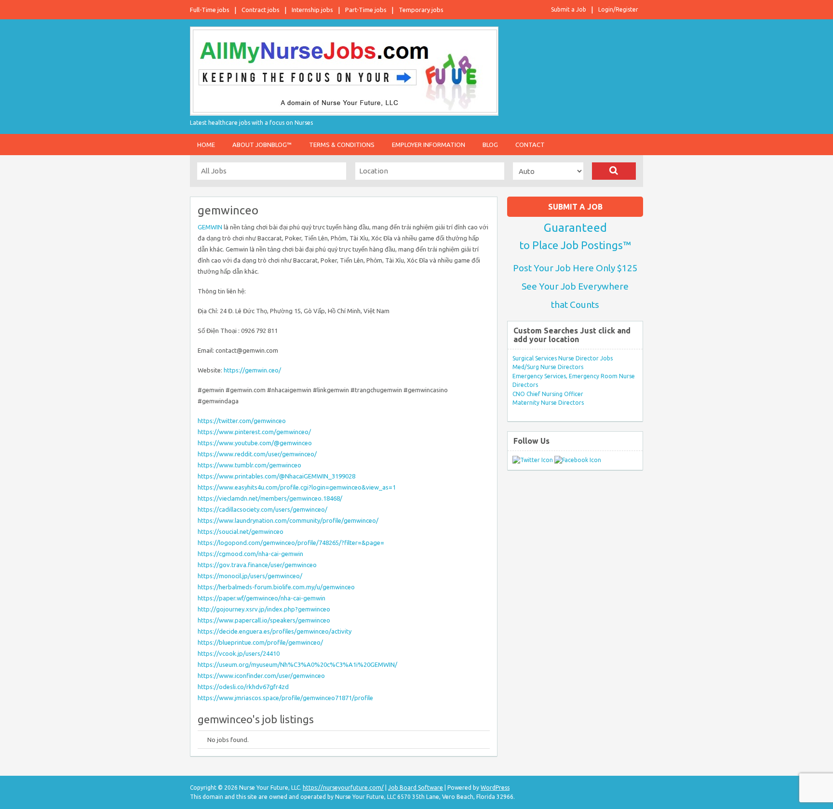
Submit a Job (568, 9)
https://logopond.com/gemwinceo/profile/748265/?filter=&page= (291, 542)
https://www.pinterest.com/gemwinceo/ (254, 431)
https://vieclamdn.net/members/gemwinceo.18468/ (270, 498)
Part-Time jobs (366, 9)
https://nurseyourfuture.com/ (343, 787)
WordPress (495, 787)
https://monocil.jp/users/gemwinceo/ (250, 575)
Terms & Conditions (342, 144)
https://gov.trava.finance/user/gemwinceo (257, 564)
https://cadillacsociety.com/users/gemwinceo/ (262, 509)
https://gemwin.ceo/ (252, 370)
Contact (530, 144)
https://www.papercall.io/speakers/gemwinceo (264, 620)
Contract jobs (261, 9)
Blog (490, 144)
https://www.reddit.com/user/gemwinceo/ (257, 454)
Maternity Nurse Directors (548, 402)
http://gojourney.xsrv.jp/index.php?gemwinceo (264, 609)
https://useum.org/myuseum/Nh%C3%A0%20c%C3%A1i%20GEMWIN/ (297, 664)
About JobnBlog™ (262, 144)
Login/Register (618, 9)
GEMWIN (210, 227)
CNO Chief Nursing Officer (547, 394)
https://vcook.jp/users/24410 (239, 653)
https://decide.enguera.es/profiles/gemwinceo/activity (274, 631)
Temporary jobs (421, 9)
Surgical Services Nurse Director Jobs (562, 358)
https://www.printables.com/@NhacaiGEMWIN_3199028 (276, 476)
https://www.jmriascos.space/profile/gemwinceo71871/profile (285, 697)
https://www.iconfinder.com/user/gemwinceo (261, 675)
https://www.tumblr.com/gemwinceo (249, 465)
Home (206, 144)
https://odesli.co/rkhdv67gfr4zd (243, 686)
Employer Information (428, 144)
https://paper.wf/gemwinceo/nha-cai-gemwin (261, 598)
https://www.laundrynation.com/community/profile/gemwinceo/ (288, 520)
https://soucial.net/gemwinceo (240, 531)
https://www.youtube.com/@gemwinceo (255, 442)
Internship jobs (312, 9)
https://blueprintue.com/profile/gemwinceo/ (260, 642)
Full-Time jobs (209, 9)
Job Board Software (415, 787)
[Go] (614, 171)
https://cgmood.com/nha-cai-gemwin (250, 553)
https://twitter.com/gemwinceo (242, 420)
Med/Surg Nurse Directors (547, 367)
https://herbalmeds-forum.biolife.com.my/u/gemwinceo (276, 587)
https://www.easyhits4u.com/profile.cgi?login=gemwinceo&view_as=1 (297, 487)
